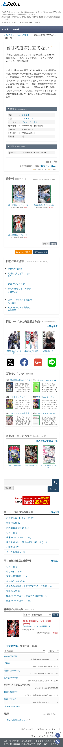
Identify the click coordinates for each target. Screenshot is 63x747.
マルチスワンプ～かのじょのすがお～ (19, 290)
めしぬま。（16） (15, 571)
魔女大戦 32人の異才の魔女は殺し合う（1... (27, 542)
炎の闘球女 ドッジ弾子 (53, 466)
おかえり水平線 (11, 677)
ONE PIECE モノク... (45, 397)
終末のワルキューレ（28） (19, 537)
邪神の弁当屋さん (12, 670)
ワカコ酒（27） (14, 532)
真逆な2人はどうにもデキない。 (19, 275)
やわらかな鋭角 (15, 268)
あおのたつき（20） (16, 581)
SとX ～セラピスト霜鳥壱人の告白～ (20, 301)
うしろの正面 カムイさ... (36, 466)
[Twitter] (10, 364)
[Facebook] (24, 364)
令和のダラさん (18, 465)
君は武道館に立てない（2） (44, 205)
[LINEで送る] (52, 364)
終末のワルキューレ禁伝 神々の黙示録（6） (27, 595)
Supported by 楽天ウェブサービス (45, 179)
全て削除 (46, 714)
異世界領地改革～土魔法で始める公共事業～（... (29, 586)
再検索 (53, 243)
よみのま (55, 744)
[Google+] (38, 364)
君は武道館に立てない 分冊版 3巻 (36, 626)
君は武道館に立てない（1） (18, 235)
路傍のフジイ (10, 699)
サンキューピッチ (12, 706)
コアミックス (27, 118)
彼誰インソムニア (16, 284)
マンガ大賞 (12, 645)
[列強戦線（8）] (49, 348)
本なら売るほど (11, 656)
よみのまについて (53, 732)
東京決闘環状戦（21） (17, 576)
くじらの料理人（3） (16, 552)
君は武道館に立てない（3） (18, 205)
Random (53, 489)
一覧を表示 (52, 326)
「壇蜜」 (8, 663)
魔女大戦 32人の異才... (31, 352)
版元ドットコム (48, 165)
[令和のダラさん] (18, 462)
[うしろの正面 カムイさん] (36, 462)
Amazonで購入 (23, 252)
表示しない (55, 714)
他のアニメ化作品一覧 (47, 440)
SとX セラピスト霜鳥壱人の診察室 (20, 309)
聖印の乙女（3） (14, 522)
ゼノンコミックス (29, 122)
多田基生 (26, 115)
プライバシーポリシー (47, 729)
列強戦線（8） (48, 351)
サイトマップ (27, 729)
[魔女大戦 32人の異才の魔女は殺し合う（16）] (31, 348)
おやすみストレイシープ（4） (20, 517)
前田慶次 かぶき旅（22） (18, 527)
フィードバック (38, 736)
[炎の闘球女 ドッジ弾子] (53, 462)
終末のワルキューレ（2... (14, 352)
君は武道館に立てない (17, 719)
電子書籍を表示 (40, 252)
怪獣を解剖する (11, 692)
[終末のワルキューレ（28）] (14, 348)
